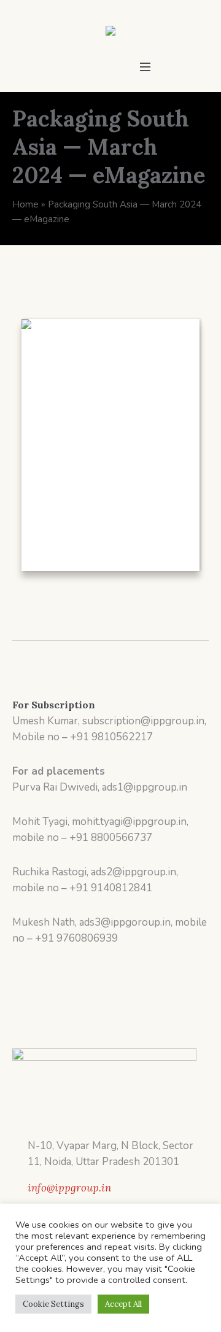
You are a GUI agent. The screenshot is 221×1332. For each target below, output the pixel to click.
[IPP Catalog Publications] (110, 33)
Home (25, 204)
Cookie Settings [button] (53, 1304)
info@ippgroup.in (69, 1188)
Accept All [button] (123, 1304)
